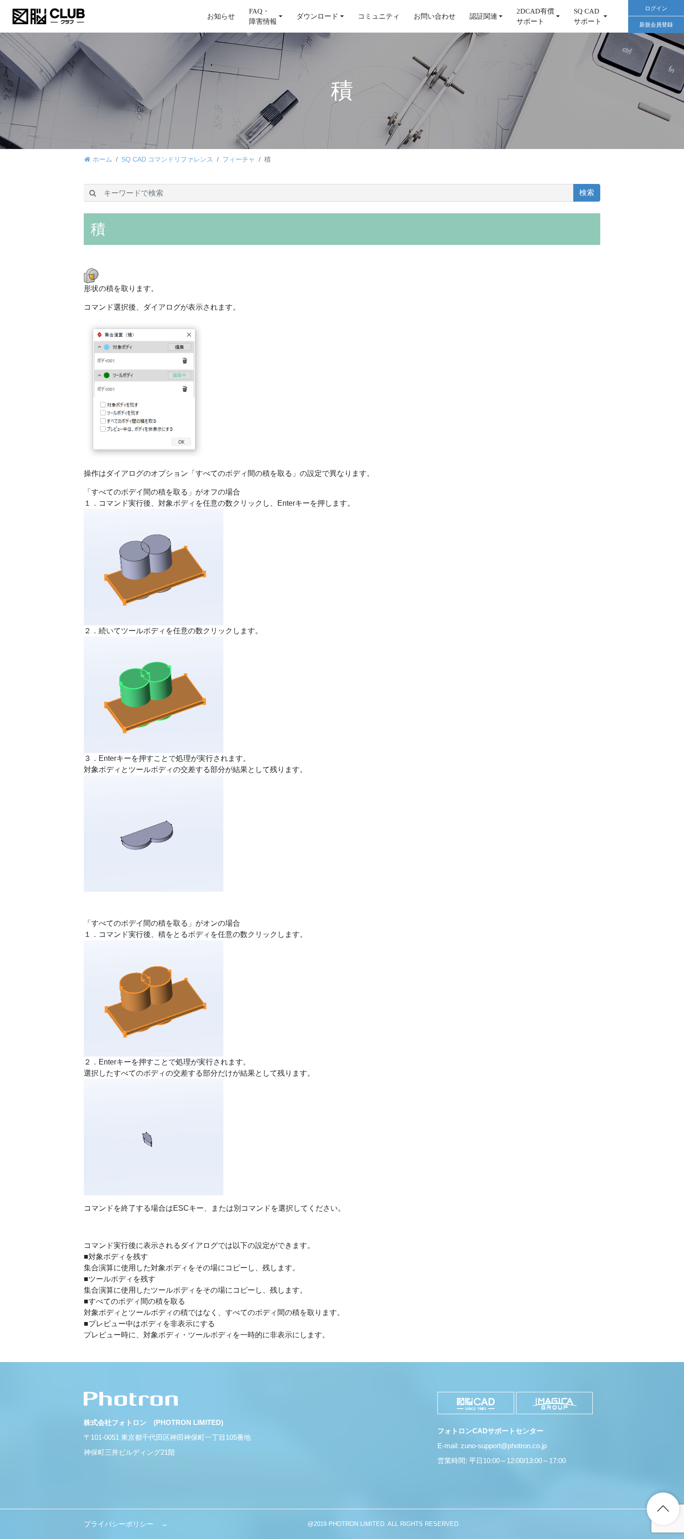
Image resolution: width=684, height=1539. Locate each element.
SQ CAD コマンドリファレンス (167, 159)
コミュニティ (379, 16)
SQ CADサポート (588, 16)
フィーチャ (238, 159)
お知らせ (221, 16)
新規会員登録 (656, 24)
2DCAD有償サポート (535, 16)
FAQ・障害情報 (263, 16)
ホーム (102, 159)
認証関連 (483, 16)
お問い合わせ (435, 16)
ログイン (656, 8)
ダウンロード (317, 16)
